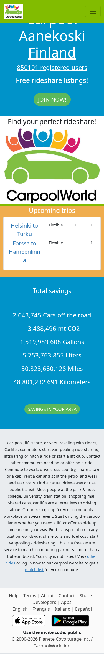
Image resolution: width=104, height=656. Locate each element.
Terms (29, 596)
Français (41, 609)
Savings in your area (52, 409)
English (20, 609)
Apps (66, 602)
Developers (44, 602)
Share (86, 596)
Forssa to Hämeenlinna (24, 252)
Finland (52, 52)
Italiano (62, 609)
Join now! (52, 99)
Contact (67, 596)
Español (83, 609)
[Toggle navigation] (93, 11)
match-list (34, 569)
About (47, 596)
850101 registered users (52, 67)
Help (14, 596)
